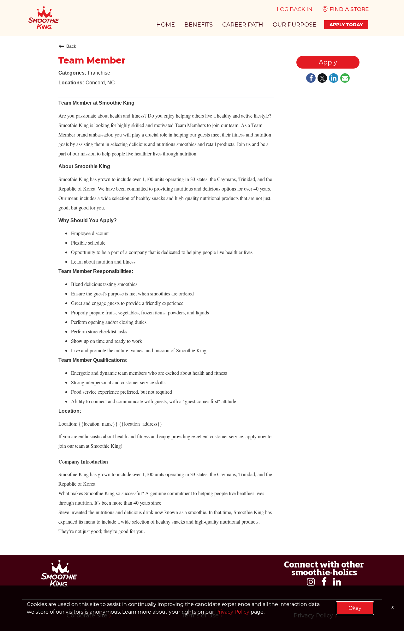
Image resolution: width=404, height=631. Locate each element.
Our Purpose (294, 24)
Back (71, 46)
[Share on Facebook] (311, 78)
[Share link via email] (345, 78)
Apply (328, 62)
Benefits (198, 24)
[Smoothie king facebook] (324, 582)
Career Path (242, 24)
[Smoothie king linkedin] (337, 582)
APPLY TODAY (346, 24)
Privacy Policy (232, 612)
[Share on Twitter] (322, 78)
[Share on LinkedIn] (333, 78)
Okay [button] (354, 608)
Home (165, 24)
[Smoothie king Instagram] (311, 582)
